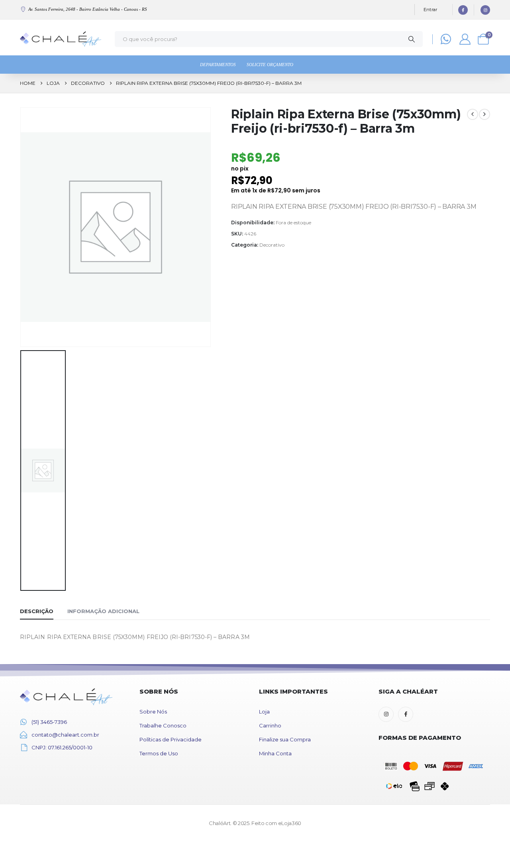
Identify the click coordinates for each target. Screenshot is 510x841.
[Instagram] (485, 10)
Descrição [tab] (36, 611)
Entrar (430, 9)
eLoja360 (289, 823)
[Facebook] (463, 10)
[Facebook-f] (405, 714)
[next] (484, 114)
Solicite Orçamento (270, 64)
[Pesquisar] (411, 39)
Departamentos (218, 64)
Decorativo (271, 245)
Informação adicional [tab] (103, 611)
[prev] (472, 114)
